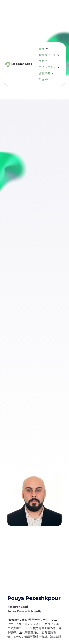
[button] (43, 49)
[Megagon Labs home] (18, 64)
